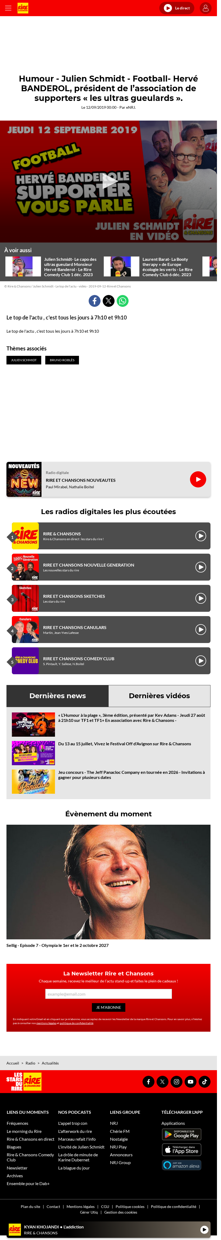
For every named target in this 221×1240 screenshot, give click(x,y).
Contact (53, 1206)
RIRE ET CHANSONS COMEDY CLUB (78, 658)
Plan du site (30, 1206)
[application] (108, 182)
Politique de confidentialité (173, 1206)
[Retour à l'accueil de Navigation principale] (23, 8)
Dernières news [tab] (57, 695)
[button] (108, 181)
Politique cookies (130, 1206)
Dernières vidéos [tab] (159, 695)
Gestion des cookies (120, 1212)
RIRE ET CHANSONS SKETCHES (74, 596)
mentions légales (46, 1023)
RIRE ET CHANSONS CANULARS (74, 627)
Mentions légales (81, 1206)
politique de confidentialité (76, 1023)
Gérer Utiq (89, 1212)
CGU (105, 1206)
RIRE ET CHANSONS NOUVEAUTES (81, 480)
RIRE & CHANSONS (62, 533)
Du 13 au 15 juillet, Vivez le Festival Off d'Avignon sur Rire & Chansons (124, 743)
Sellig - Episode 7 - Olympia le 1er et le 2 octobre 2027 (57, 945)
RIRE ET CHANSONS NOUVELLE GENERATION (88, 564)
